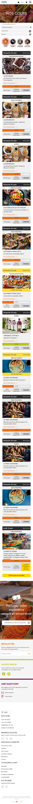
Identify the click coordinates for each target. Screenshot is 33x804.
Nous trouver (8, 696)
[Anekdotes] (21, 802)
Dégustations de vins (7, 725)
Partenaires (4, 756)
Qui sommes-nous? (6, 745)
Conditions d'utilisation (7, 774)
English (5, 712)
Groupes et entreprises (7, 728)
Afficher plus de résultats (16, 575)
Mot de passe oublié (6, 769)
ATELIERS (4, 2)
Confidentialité (5, 777)
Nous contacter (9, 692)
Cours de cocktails (6, 722)
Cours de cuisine (5, 719)
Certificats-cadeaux (6, 754)
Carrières (3, 748)
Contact (3, 759)
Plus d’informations (9, 83)
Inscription (4, 766)
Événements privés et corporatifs (15, 622)
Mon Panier (4, 771)
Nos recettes (4, 751)
